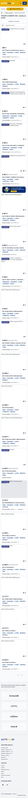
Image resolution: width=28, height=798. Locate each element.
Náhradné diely (4, 759)
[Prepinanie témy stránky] (20, 3)
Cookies (3, 767)
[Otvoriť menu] (25, 3)
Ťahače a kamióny (16, 8)
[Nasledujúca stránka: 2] (25, 675)
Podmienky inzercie (5, 769)
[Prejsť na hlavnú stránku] (7, 3)
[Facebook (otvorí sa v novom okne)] (3, 785)
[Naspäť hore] (2, 675)
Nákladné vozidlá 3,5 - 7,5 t (7, 751)
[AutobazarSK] (14, 716)
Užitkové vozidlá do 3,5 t (6, 749)
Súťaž (2, 773)
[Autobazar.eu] (14, 696)
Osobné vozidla (4, 747)
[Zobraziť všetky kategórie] (25, 9)
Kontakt (2, 765)
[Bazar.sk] (14, 726)
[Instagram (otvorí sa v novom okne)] (7, 785)
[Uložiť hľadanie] (2, 25)
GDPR (2, 771)
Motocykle (3, 757)
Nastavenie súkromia (5, 775)
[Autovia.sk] (14, 706)
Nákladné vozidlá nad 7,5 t (7, 753)
